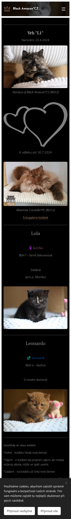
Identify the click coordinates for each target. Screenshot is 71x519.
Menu (63, 9)
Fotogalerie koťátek (35, 217)
